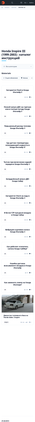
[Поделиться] (31, 78)
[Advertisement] (17, 28)
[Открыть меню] (21, 2)
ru (25, 3)
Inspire (13, 7)
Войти (31, 3)
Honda (7, 7)
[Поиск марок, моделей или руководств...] (12, 2)
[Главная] (3, 2)
